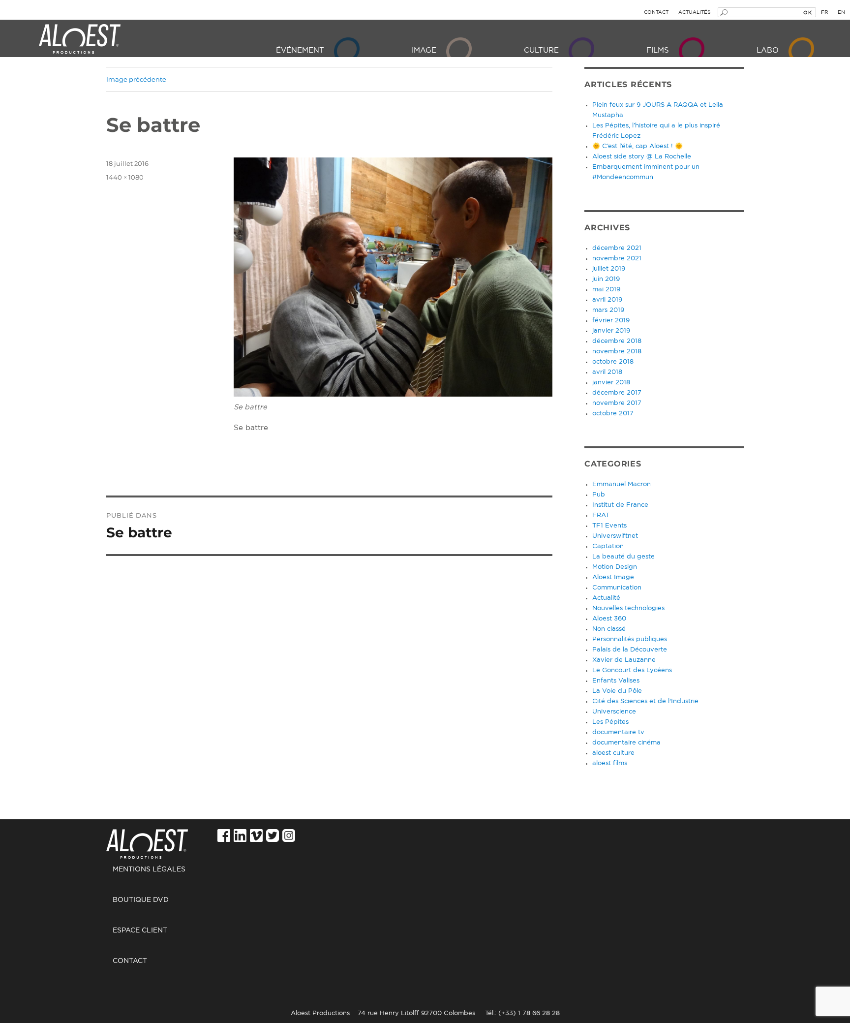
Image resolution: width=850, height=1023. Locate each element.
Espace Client (140, 930)
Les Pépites (610, 722)
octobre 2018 (613, 362)
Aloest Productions (80, 39)
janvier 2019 (611, 331)
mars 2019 (608, 310)
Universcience (614, 712)
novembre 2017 (616, 403)
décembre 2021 (616, 248)
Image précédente (136, 79)
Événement (300, 50)
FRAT (600, 515)
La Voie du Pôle (617, 691)
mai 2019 (606, 289)
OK (807, 12)
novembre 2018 (616, 351)
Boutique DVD (141, 900)
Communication (616, 588)
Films (657, 50)
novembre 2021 (616, 258)
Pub (598, 495)
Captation (608, 546)
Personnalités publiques (629, 639)
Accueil (151, 839)
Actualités (694, 12)
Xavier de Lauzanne (624, 660)
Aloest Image (613, 577)
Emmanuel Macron (621, 484)
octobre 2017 (613, 413)
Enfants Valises (615, 681)
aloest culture (613, 753)
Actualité (606, 598)
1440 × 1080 (125, 177)
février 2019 (611, 320)
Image (424, 50)
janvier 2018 (611, 382)
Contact (656, 12)
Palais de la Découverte (629, 650)
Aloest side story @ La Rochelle (641, 157)
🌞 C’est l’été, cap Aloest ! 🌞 (637, 146)
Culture (541, 50)
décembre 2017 (616, 393)
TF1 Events (609, 526)
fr (824, 12)
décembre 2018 (616, 341)
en (841, 12)
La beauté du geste (623, 557)
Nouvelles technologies (628, 608)
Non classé (609, 629)
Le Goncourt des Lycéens (632, 670)
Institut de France (620, 505)
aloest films (609, 763)
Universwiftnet (615, 536)
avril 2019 (607, 300)
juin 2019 (606, 279)
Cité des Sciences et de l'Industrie (645, 701)
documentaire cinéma (626, 743)
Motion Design (614, 567)
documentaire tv (618, 732)
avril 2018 (607, 372)
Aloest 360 (609, 619)
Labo (768, 50)
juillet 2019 (608, 269)
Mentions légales (149, 869)
